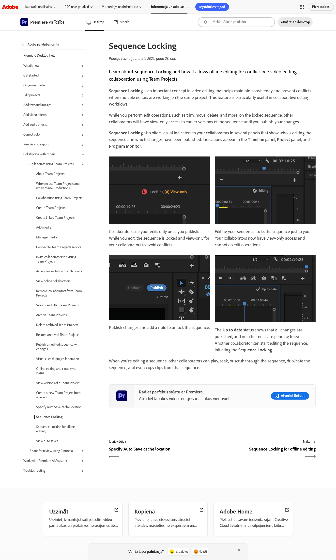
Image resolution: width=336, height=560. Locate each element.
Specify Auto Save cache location (58, 407)
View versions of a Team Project (57, 383)
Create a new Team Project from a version (58, 395)
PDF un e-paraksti (76, 7)
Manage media (46, 237)
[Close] (239, 550)
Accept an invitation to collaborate (59, 271)
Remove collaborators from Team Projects (59, 293)
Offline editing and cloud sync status (56, 371)
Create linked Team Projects (55, 218)
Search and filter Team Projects (57, 305)
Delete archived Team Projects (57, 325)
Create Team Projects (50, 208)
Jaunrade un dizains (38, 7)
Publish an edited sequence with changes (58, 346)
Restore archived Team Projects (57, 335)
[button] (302, 7)
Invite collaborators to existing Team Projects (56, 259)
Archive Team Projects (51, 315)
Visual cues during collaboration (57, 359)
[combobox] (236, 22)
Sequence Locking (49, 417)
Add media (43, 227)
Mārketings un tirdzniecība (120, 7)
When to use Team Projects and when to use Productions (57, 186)
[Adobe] (10, 7)
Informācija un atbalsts (167, 7)
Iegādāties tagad (212, 7)
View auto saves (47, 441)
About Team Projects (50, 174)
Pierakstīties (321, 7)
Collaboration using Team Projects (59, 198)
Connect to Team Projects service (58, 247)
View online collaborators (53, 281)
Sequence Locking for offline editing (55, 429)
